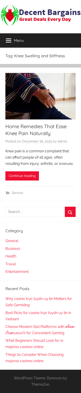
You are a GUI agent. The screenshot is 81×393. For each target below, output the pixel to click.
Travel (10, 264)
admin (62, 141)
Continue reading (22, 176)
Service (17, 193)
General (11, 241)
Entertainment (17, 272)
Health (10, 256)
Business (12, 248)
